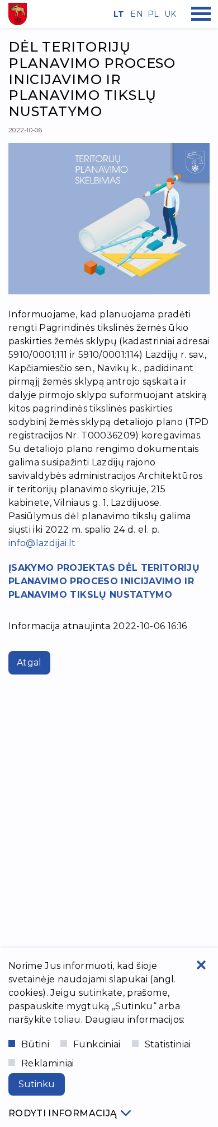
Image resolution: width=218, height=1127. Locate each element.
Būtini (35, 1044)
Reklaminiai (47, 1063)
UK (168, 14)
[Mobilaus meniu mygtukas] (201, 14)
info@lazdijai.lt (42, 543)
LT (117, 14)
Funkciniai (97, 1044)
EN (134, 14)
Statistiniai (168, 1044)
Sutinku (36, 1084)
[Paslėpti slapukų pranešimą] (201, 965)
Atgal (29, 662)
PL (152, 14)
